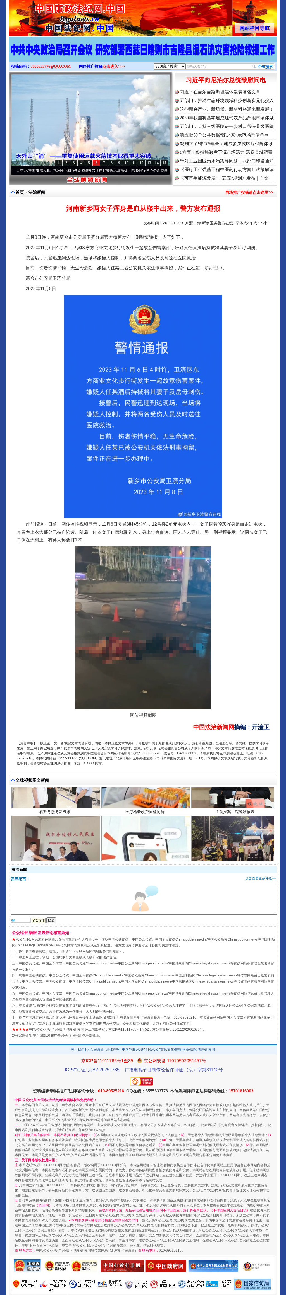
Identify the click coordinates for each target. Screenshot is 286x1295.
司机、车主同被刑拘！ (234, 839)
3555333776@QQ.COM (51, 66)
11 (134, 163)
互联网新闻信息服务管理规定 (97, 951)
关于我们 (77, 1049)
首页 (20, 192)
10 (126, 163)
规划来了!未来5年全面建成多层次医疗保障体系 (226, 143)
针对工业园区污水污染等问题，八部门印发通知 (227, 161)
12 (142, 163)
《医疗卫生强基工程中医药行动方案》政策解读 (227, 169)
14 (157, 163)
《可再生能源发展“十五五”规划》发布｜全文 (224, 178)
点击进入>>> (114, 66)
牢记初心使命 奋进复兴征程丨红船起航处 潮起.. (137, 170)
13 (149, 163)
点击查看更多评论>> (260, 878)
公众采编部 (95, 1049)
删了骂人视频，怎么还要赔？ (145, 839)
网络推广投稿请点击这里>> (249, 192)
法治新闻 (36, 192)
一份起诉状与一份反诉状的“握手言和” (55, 839)
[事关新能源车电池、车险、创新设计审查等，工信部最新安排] (143, 55)
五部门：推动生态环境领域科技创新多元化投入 (227, 100)
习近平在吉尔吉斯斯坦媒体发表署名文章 (220, 91)
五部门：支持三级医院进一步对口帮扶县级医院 (227, 126)
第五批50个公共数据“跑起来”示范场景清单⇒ (224, 135)
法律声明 (113, 1049)
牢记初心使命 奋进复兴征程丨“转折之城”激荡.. (57, 170)
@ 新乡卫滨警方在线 (215, 223)
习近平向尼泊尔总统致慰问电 (226, 80)
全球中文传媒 (55, 16)
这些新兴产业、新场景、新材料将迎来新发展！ (227, 109)
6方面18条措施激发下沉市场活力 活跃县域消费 (226, 152)
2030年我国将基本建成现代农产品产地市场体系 (227, 117)
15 (164, 163)
